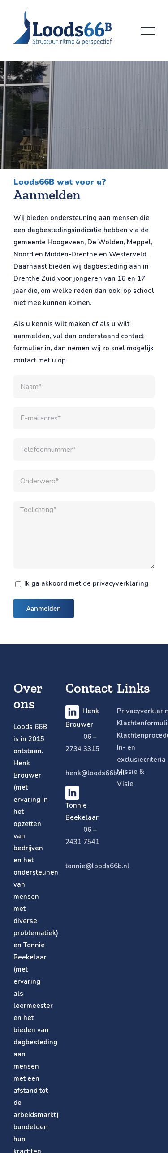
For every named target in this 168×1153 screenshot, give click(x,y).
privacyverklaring (120, 583)
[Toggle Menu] (148, 31)
